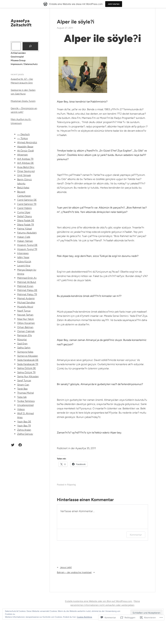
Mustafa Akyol (25, 306)
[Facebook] (20, 445)
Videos (21, 409)
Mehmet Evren (25, 286)
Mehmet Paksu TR (27, 294)
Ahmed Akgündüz (27, 142)
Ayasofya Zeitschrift (21, 23)
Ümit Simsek (24, 175)
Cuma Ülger (23, 212)
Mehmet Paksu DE (27, 290)
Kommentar (136, 534)
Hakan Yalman (25, 240)
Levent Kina (23, 265)
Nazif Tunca (23, 310)
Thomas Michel (25, 392)
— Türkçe (22, 138)
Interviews (23, 253)
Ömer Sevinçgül (26, 171)
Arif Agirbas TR (25, 158)
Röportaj (22, 339)
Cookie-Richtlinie (84, 617)
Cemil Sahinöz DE (27, 199)
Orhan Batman (25, 327)
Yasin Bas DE (24, 421)
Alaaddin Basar (25, 146)
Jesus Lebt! (66, 567)
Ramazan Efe (24, 335)
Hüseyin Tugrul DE (27, 245)
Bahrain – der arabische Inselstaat (74, 572)
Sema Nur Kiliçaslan (28, 376)
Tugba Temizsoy (26, 401)
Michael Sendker (26, 302)
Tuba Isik (22, 396)
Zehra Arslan (24, 429)
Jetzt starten (113, 4)
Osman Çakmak (26, 331)
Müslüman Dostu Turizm (23, 101)
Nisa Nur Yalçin (25, 318)
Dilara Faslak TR (25, 224)
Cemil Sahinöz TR (26, 204)
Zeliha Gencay (25, 433)
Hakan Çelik (23, 236)
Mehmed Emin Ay (27, 277)
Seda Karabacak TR (27, 364)
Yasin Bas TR (24, 425)
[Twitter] (13, 445)
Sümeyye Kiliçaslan (27, 355)
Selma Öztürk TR (26, 372)
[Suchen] (30, 46)
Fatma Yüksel (24, 228)
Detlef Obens (24, 216)
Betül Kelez (23, 187)
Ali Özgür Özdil (25, 150)
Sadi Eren (22, 343)
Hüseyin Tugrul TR (27, 249)
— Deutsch (23, 134)
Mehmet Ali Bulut (26, 282)
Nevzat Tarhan (25, 314)
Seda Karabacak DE (27, 359)
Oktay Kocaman (26, 323)
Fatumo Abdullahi (27, 232)
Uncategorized (25, 405)
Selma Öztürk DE (26, 368)
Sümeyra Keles (25, 351)
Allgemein (22, 154)
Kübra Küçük (24, 261)
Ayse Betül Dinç (25, 167)
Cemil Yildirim (24, 208)
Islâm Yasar (23, 257)
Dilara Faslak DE (25, 220)
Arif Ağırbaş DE (25, 162)
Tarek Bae (22, 388)
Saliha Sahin (23, 347)
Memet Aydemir (26, 298)
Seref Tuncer (24, 380)
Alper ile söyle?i (75, 22)
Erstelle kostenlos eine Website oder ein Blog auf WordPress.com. (98, 601)
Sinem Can (23, 384)
